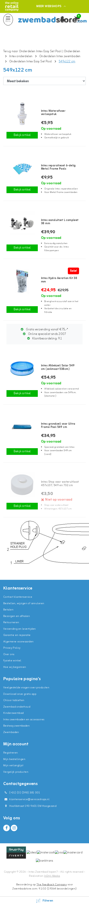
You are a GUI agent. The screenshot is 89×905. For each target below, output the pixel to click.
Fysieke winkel (12, 660)
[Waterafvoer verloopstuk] (22, 113)
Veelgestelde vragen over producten (26, 687)
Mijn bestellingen (14, 759)
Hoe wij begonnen (14, 667)
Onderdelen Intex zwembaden (60, 56)
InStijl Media (52, 876)
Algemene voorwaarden (18, 641)
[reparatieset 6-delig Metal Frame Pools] (22, 168)
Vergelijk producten (15, 772)
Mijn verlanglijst (13, 765)
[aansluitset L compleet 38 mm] (22, 223)
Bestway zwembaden (16, 726)
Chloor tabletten (13, 700)
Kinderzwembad (13, 713)
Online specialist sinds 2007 (46, 334)
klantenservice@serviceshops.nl (29, 799)
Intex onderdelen (21, 56)
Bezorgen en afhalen (16, 616)
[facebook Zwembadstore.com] (6, 828)
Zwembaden (11, 732)
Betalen (8, 609)
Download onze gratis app (19, 694)
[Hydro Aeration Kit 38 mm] (22, 281)
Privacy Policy (12, 648)
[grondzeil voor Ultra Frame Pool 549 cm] (22, 426)
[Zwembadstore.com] (11, 6)
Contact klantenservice (17, 597)
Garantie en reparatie (17, 635)
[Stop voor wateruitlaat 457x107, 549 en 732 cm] (22, 484)
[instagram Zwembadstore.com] (14, 828)
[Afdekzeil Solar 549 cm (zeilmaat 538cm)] (22, 368)
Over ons (8, 654)
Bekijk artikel (22, 135)
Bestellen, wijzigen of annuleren (23, 603)
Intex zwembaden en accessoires (23, 719)
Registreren (10, 752)
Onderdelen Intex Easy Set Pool (30, 61)
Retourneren (11, 622)
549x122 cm (67, 61)
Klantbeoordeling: (47, 338)
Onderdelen (72, 51)
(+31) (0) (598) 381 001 (24, 792)
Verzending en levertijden (19, 629)
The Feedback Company (52, 884)
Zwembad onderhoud (16, 707)
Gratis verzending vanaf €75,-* (46, 329)
